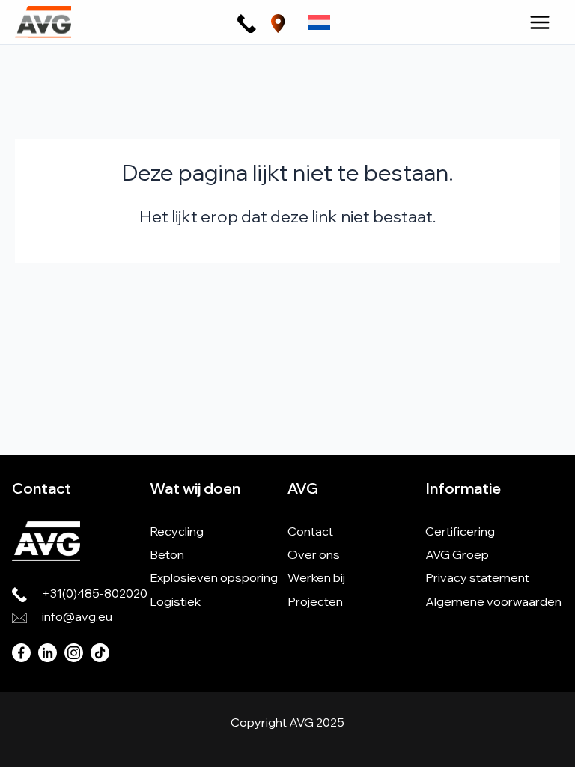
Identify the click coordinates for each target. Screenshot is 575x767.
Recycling (177, 531)
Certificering (460, 531)
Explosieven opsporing (214, 577)
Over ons (314, 554)
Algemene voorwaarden (493, 601)
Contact (310, 531)
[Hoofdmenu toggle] (540, 22)
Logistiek (175, 601)
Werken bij (316, 577)
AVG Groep (457, 554)
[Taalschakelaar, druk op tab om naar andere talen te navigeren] (319, 21)
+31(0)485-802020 (94, 593)
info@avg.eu (77, 616)
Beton (167, 554)
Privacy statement (477, 577)
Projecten (315, 601)
